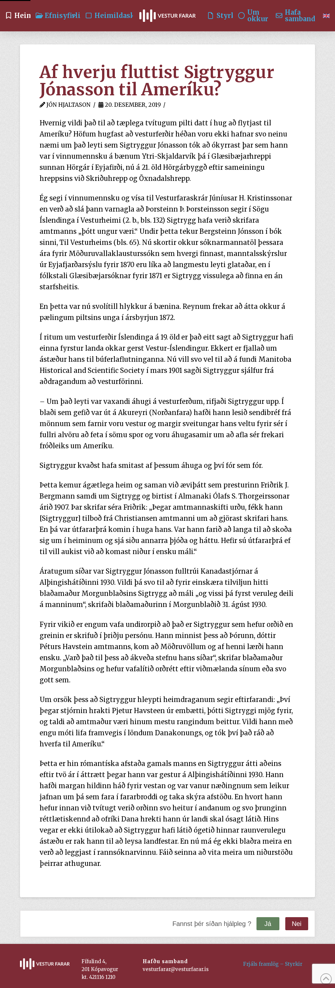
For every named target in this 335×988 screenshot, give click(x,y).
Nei (296, 923)
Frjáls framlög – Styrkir (272, 964)
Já (267, 923)
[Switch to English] (326, 15)
